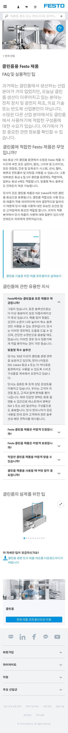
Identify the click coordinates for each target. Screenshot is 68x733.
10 (44, 538)
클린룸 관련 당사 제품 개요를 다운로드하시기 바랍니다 (35, 560)
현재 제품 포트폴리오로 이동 (34, 619)
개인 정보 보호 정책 (12, 706)
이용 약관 (47, 706)
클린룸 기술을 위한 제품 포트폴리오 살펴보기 (33, 276)
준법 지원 (60, 706)
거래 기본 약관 (32, 706)
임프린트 (28, 715)
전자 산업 (10, 56)
